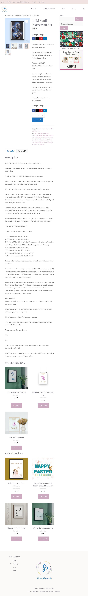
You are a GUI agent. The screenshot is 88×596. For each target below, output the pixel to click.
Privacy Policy (50, 588)
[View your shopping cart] (83, 8)
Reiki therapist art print (38, 142)
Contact (34, 2)
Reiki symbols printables (45, 140)
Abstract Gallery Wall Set (42, 133)
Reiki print (47, 137)
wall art (37, 144)
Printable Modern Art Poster (45, 135)
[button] (26, 21)
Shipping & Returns (23, 2)
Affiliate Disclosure (39, 588)
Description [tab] (11, 151)
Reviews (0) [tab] (22, 151)
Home (33, 8)
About (2, 2)
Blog (63, 8)
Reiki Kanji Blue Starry (37, 137)
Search (62, 15)
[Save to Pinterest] (41, 38)
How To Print (11, 2)
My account (42, 2)
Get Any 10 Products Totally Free (71, 48)
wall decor (42, 144)
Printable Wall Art (15, 15)
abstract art (41, 129)
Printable (34, 135)
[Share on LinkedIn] (45, 38)
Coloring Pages (49, 8)
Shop (74, 8)
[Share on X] (37, 38)
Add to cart (37, 120)
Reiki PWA (37, 131)
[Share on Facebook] (33, 38)
